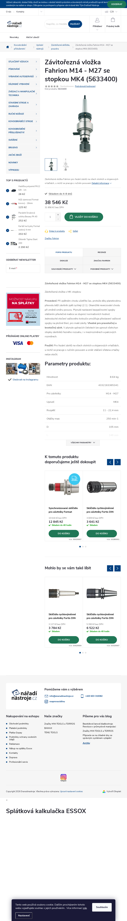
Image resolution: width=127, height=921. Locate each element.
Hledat (75, 24)
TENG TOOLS (51, 732)
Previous (110, 462)
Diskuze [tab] (64, 260)
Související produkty (62, 269)
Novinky (14, 37)
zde (85, 908)
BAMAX (48, 728)
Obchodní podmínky (19, 724)
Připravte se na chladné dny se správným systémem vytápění (97, 737)
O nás (8, 11)
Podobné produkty (100, 269)
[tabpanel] (64, 506)
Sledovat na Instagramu (25, 379)
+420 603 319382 (94, 696)
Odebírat (116, 4)
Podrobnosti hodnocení (85, 86)
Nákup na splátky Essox (20, 748)
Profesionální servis (18, 762)
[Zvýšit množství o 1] (58, 215)
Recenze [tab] (102, 252)
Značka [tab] (102, 260)
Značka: (52, 238)
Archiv (86, 743)
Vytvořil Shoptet (114, 791)
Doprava (13, 757)
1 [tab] (80, 546)
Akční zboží (32, 37)
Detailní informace (100, 183)
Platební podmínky (18, 728)
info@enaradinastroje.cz (61, 696)
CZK (112, 11)
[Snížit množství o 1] (58, 219)
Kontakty (20, 11)
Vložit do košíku (86, 217)
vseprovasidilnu (57, 701)
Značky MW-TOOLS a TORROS (59, 723)
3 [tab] (85, 546)
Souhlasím (102, 907)
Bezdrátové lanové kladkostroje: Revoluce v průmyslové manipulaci (99, 725)
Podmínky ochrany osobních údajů (23, 738)
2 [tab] (83, 546)
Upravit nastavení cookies (71, 791)
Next (117, 462)
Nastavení (24, 915)
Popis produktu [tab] (64, 252)
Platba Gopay (15, 732)
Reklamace (14, 744)
